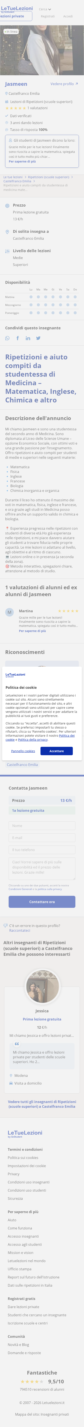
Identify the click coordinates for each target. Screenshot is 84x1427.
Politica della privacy (33, 740)
